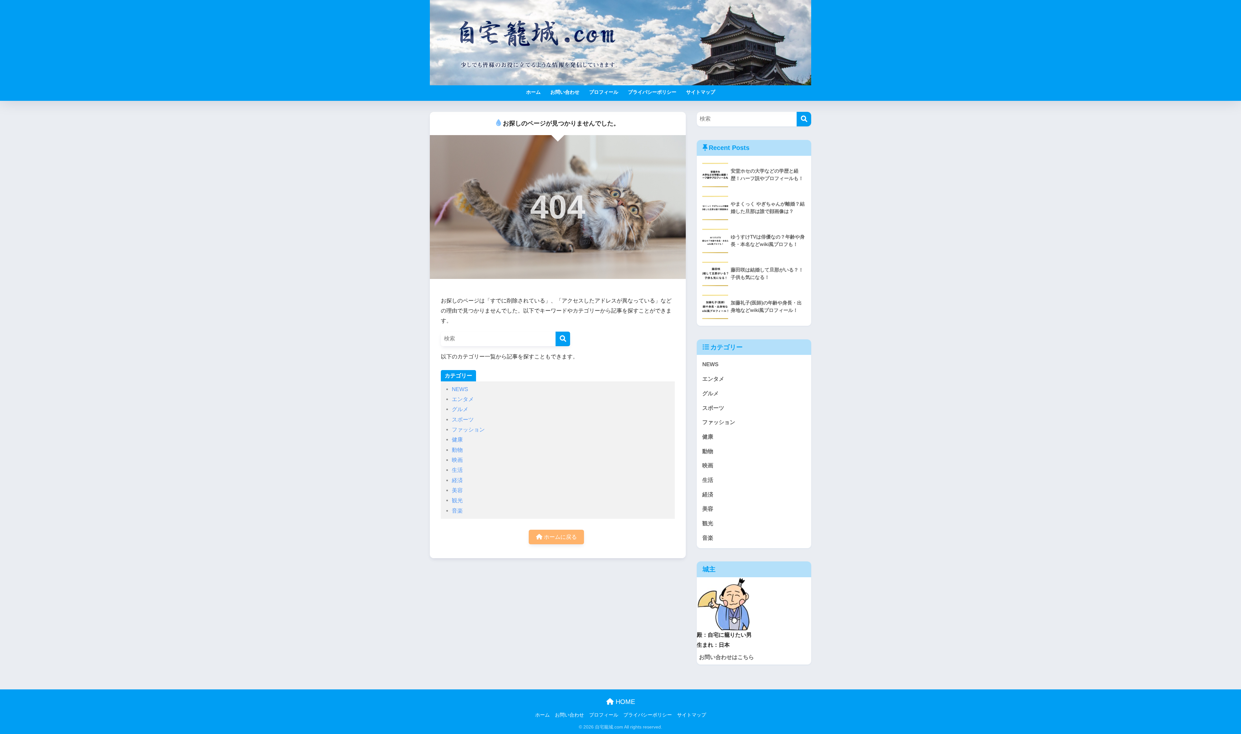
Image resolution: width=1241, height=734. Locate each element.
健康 (457, 440)
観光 (457, 500)
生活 (457, 470)
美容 (457, 490)
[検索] (563, 339)
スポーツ (463, 420)
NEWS (460, 389)
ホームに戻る (559, 537)
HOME (624, 701)
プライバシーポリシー (652, 92)
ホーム (533, 92)
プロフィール (603, 92)
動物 (457, 450)
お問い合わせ (564, 92)
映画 (457, 460)
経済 (457, 480)
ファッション (468, 430)
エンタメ (463, 399)
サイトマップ (700, 92)
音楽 (457, 511)
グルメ (460, 409)
